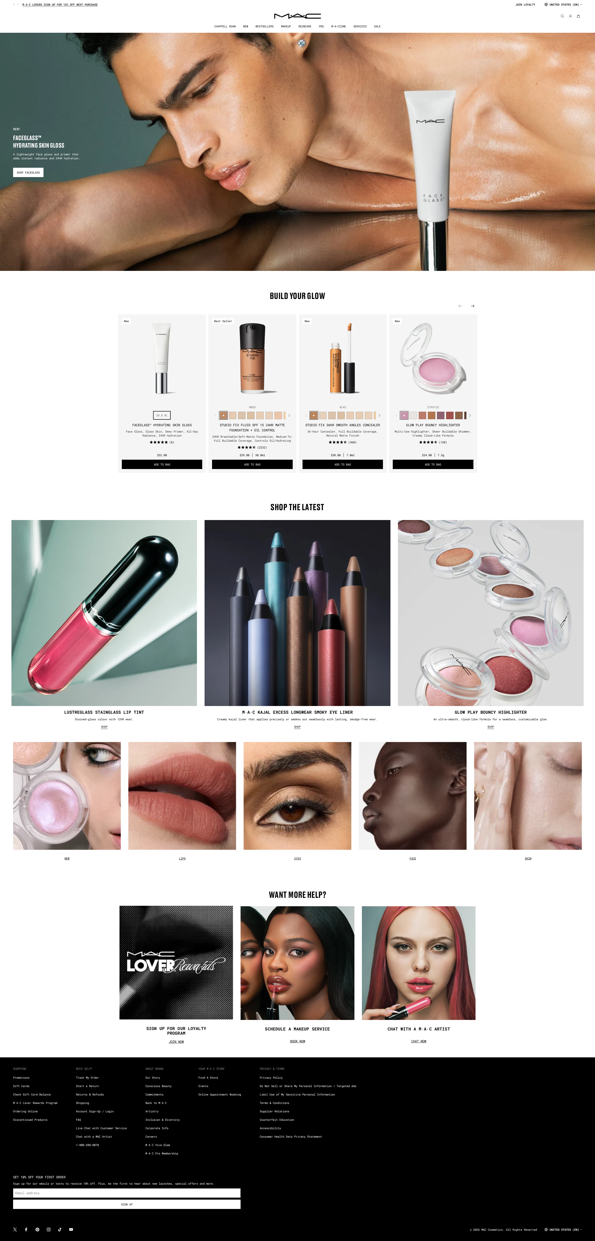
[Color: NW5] (232, 415)
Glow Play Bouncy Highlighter (433, 425)
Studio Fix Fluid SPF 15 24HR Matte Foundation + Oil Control (252, 427)
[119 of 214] (205, 398)
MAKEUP (286, 26)
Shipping (82, 1103)
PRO (321, 26)
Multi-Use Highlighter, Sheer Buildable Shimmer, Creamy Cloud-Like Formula (433, 433)
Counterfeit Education (277, 1119)
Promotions (21, 1077)
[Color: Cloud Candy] (449, 415)
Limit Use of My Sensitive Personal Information (297, 1094)
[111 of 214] (175, 398)
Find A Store (208, 1077)
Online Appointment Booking (219, 1094)
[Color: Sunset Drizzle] (440, 415)
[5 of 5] (259, 398)
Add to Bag (162, 464)
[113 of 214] (182, 398)
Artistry (152, 1111)
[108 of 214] (163, 398)
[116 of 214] (193, 398)
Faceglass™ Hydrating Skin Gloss (162, 425)
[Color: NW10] (260, 415)
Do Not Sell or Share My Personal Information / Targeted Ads (308, 1086)
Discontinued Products (30, 1119)
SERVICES (360, 26)
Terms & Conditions (274, 1103)
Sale (377, 26)
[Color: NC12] (269, 415)
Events (203, 1086)
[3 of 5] (252, 398)
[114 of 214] (186, 398)
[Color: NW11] (359, 415)
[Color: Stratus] (404, 415)
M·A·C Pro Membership (161, 1153)
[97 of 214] (122, 398)
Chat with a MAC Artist (94, 1136)
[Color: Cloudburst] (431, 415)
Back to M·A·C (156, 1103)
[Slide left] (14, 4)
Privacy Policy (271, 1077)
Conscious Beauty (158, 1086)
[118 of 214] (201, 398)
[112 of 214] (178, 398)
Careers (151, 1136)
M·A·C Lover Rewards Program (35, 1103)
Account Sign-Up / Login (95, 1111)
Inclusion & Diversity (162, 1119)
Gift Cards (21, 1086)
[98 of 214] (126, 398)
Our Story (152, 1077)
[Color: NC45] (314, 415)
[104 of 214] (148, 398)
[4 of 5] (346, 398)
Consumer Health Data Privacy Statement (291, 1136)
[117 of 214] (197, 398)
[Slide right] (17, 4)
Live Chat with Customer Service (101, 1128)
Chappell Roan (225, 26)
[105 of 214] (152, 398)
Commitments (154, 1094)
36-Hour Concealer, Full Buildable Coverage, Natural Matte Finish (342, 433)
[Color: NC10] (241, 415)
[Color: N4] (278, 415)
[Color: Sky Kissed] (422, 415)
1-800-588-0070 (87, 1145)
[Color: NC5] (250, 415)
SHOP (104, 726)
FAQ (78, 1119)
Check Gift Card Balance (32, 1094)
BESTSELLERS (265, 26)
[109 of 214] (167, 398)
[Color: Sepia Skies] (458, 415)
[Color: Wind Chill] (413, 415)
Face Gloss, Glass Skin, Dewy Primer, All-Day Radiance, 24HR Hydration (162, 433)
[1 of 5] (244, 398)
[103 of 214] (145, 398)
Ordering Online (25, 1111)
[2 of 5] (248, 398)
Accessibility (270, 1128)
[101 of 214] (137, 398)
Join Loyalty (525, 4)
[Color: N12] (368, 415)
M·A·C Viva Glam (157, 1145)
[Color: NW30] (223, 415)
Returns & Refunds (90, 1094)
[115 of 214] (190, 398)
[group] (262, 4)
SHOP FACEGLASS (28, 172)
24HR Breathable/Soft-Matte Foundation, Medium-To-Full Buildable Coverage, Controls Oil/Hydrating (252, 438)
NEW (245, 26)
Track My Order (87, 1077)
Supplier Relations (274, 1111)
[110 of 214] (171, 398)
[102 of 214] (141, 398)
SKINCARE (304, 26)
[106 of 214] (156, 398)
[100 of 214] (133, 398)
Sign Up (127, 1204)
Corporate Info (156, 1128)
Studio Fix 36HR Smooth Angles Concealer (342, 425)
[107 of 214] (160, 398)
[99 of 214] (130, 398)
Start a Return (87, 1086)
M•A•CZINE (338, 26)
